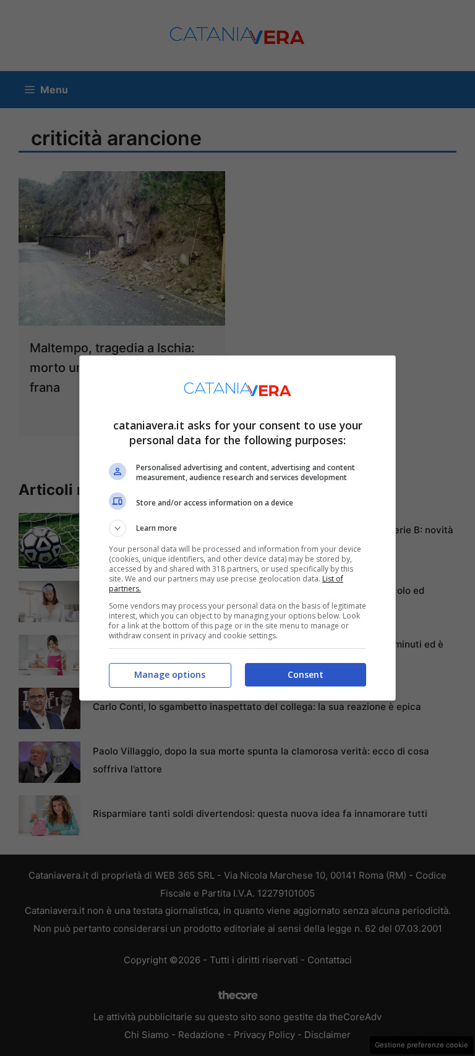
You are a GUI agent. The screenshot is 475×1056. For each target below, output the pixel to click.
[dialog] (237, 528)
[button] (237, 528)
